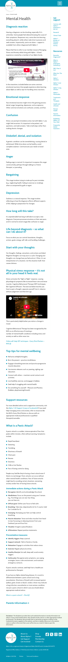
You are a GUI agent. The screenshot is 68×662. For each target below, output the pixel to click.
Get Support (25, 639)
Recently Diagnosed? (57, 56)
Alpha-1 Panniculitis (56, 93)
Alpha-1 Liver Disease (57, 83)
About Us (24, 634)
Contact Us (39, 642)
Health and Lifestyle (56, 105)
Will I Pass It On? (57, 69)
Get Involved (25, 642)
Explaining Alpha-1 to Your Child (56, 120)
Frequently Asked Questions (56, 126)
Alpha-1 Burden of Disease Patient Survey (56, 42)
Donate (38, 636)
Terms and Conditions (32, 656)
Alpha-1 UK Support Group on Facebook (22, 408)
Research (56, 32)
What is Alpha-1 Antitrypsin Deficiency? (56, 62)
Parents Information (16, 603)
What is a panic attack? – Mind (17, 595)
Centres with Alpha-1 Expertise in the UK (57, 26)
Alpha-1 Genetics (56, 79)
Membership (40, 639)
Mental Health (55, 109)
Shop (37, 634)
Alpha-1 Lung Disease (57, 88)
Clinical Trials (57, 35)
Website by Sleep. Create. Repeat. (51, 656)
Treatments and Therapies (56, 99)
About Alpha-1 (26, 636)
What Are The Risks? (57, 74)
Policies (21, 656)
